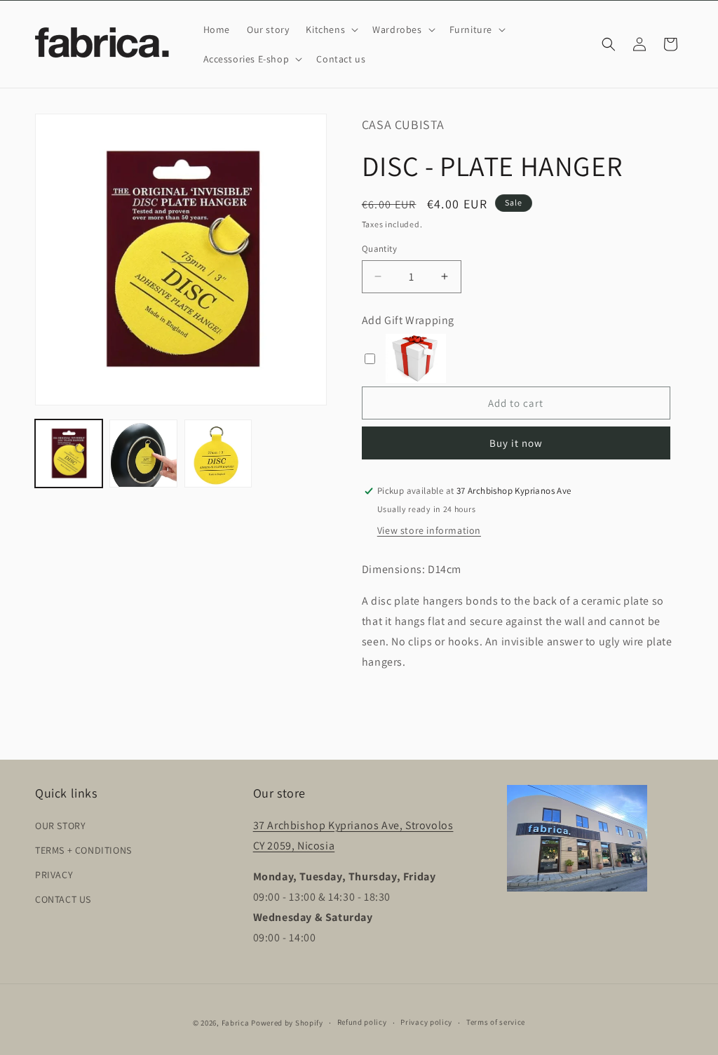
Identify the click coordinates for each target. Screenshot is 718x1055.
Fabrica (236, 1023)
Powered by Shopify (287, 1023)
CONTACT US (63, 899)
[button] (330, 29)
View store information (429, 530)
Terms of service (495, 1022)
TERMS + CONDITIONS (83, 850)
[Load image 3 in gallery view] (218, 453)
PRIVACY (54, 874)
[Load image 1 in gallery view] (68, 453)
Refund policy (362, 1022)
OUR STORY (60, 825)
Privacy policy (426, 1022)
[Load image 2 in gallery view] (143, 453)
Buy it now (516, 443)
